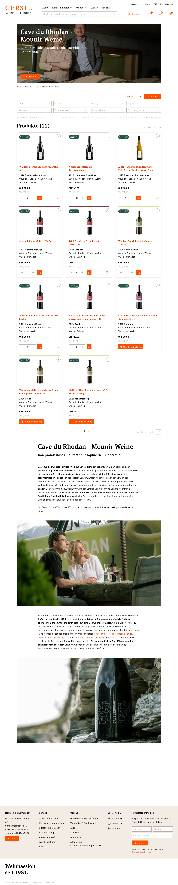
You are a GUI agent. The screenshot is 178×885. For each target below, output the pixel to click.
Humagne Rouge (123, 633)
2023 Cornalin (76, 249)
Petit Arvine (100, 633)
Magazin (105, 7)
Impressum (37, 883)
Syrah (64, 637)
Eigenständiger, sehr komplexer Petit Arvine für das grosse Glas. (136, 168)
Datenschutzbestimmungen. (142, 852)
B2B (155, 4)
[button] (114, 14)
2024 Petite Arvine (128, 249)
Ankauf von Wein (47, 837)
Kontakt (12, 838)
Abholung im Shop (132, 346)
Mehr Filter (152, 96)
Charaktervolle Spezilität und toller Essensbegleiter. (137, 317)
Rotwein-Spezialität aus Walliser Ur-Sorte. (39, 317)
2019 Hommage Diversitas (82, 175)
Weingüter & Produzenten (83, 823)
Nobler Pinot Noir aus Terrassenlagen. (80, 168)
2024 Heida (25, 398)
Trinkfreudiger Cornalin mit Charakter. (84, 243)
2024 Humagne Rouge (30, 323)
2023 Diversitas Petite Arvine (133, 175)
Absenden (140, 843)
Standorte (134, 4)
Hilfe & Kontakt (166, 4)
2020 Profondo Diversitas (32, 175)
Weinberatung (46, 832)
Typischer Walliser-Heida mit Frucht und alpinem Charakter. (39, 392)
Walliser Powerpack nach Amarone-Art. (39, 168)
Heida (111, 633)
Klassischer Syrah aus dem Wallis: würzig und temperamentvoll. (87, 317)
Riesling (114, 637)
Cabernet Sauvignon (94, 637)
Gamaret (52, 637)
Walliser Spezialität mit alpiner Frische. (135, 243)
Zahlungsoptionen (48, 818)
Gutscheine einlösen (49, 827)
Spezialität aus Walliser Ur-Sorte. (37, 241)
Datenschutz (49, 883)
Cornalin (42, 637)
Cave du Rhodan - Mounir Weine (47, 87)
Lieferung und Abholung (51, 823)
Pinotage (78, 637)
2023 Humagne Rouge (30, 249)
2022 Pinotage (125, 323)
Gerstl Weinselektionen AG (84, 818)
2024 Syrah (75, 323)
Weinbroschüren (47, 841)
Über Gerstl (146, 4)
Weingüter (81, 7)
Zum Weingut (30, 76)
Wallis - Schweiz (27, 182)
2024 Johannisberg (79, 398)
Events (94, 7)
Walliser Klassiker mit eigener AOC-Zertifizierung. (88, 392)
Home (19, 87)
